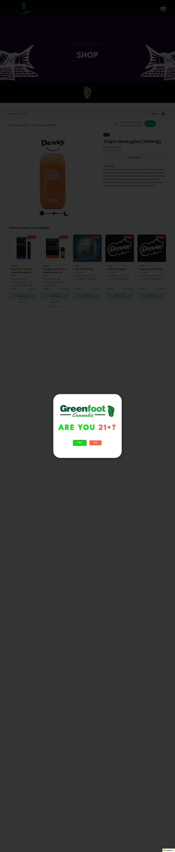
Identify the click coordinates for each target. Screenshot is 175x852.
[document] (87, 426)
